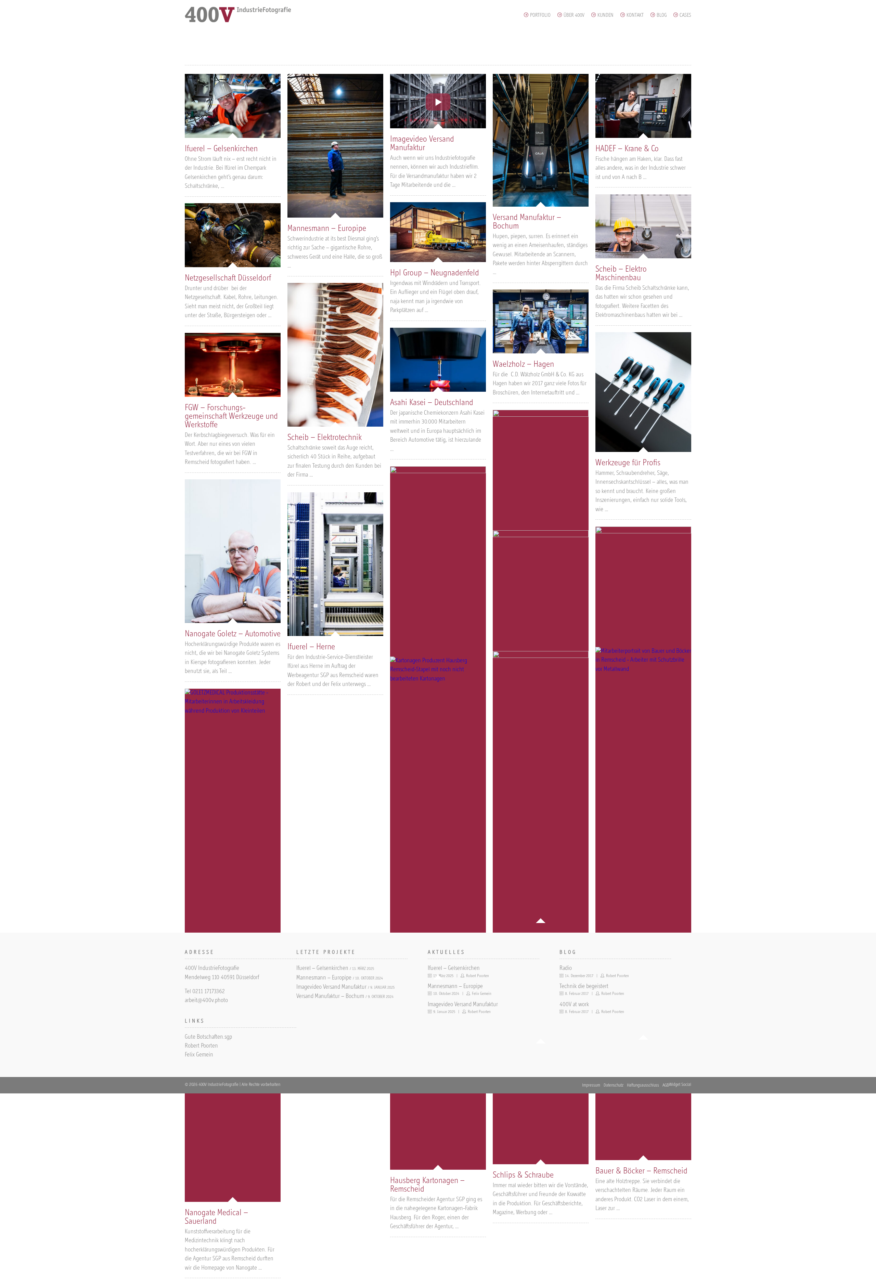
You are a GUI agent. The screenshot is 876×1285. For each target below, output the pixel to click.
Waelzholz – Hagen (523, 364)
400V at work (574, 1005)
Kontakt (635, 15)
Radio (565, 968)
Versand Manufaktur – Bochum (330, 996)
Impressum (591, 1085)
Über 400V (574, 15)
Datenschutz (613, 1085)
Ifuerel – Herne (311, 647)
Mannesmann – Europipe (326, 229)
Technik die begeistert (583, 986)
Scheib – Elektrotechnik (324, 438)
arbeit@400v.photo (206, 1000)
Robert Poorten (201, 1046)
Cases (685, 15)
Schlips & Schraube (523, 1175)
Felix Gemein (199, 1055)
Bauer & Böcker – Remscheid (641, 1171)
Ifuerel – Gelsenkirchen (221, 149)
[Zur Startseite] (238, 21)
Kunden (605, 15)
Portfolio (540, 15)
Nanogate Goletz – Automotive (233, 634)
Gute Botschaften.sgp (208, 1037)
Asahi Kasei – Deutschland (431, 403)
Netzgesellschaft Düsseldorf (228, 278)
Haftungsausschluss (643, 1085)
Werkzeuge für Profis (627, 463)
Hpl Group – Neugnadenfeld (434, 273)
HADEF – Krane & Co (627, 149)
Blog (662, 15)
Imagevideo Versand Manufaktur (331, 987)
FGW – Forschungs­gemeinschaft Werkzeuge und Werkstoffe (231, 416)
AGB (665, 1085)
